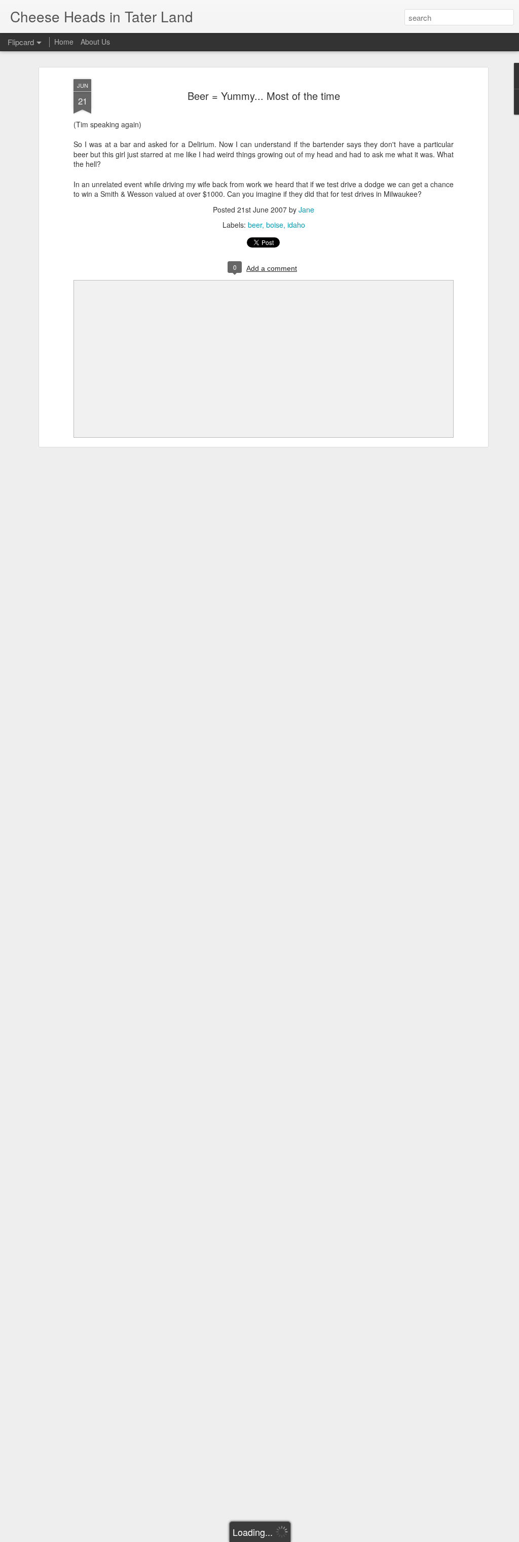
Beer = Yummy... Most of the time (264, 95)
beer (255, 225)
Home (63, 42)
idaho (296, 225)
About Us (95, 42)
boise (274, 225)
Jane (306, 209)
